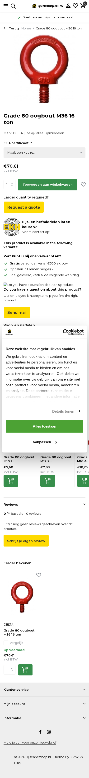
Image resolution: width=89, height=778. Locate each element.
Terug (13, 28)
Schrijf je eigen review (26, 541)
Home (26, 28)
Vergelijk (16, 643)
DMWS (75, 757)
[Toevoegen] (11, 481)
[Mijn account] (68, 6)
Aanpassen (42, 442)
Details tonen (63, 411)
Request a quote (23, 207)
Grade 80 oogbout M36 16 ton (19, 632)
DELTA (18, 133)
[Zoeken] (12, 6)
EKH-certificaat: (17, 143)
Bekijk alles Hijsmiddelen (45, 133)
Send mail (17, 312)
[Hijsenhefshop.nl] (45, 6)
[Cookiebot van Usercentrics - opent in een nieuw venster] (63, 332)
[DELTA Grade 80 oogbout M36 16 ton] (22, 597)
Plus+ (18, 763)
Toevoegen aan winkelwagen (48, 184)
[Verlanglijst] (75, 6)
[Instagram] (49, 732)
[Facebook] (40, 732)
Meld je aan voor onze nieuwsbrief (30, 742)
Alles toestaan (44, 426)
